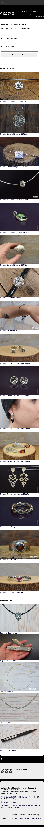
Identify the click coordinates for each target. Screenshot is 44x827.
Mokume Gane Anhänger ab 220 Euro (14, 134)
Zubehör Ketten (5, 722)
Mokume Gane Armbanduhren (11, 298)
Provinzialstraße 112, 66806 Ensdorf (14, 797)
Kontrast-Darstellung (33, 815)
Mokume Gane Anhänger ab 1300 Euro (14, 232)
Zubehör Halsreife (6, 692)
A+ (9, 815)
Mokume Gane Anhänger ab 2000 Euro (14, 265)
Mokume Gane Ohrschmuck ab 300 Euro (15, 396)
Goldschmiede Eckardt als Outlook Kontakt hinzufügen (20, 806)
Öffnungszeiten (15, 807)
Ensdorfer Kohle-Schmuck (9, 633)
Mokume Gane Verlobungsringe (11, 592)
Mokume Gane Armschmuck (10, 330)
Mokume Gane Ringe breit (9, 559)
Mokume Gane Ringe (8, 527)
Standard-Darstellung (18, 815)
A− (2, 815)
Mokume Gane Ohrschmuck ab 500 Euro (15, 428)
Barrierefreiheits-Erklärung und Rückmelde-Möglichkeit (21, 818)
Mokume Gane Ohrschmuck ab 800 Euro (15, 461)
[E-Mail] (10, 772)
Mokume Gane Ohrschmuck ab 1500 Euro (15, 494)
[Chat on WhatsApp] (8, 802)
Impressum (5, 807)
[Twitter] (6, 772)
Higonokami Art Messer (8, 661)
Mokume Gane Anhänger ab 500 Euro (14, 167)
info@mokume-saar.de (20, 799)
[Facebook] (2, 772)
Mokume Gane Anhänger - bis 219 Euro (14, 101)
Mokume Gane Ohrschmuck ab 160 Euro (15, 363)
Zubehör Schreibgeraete (9, 750)
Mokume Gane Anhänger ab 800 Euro (14, 199)
